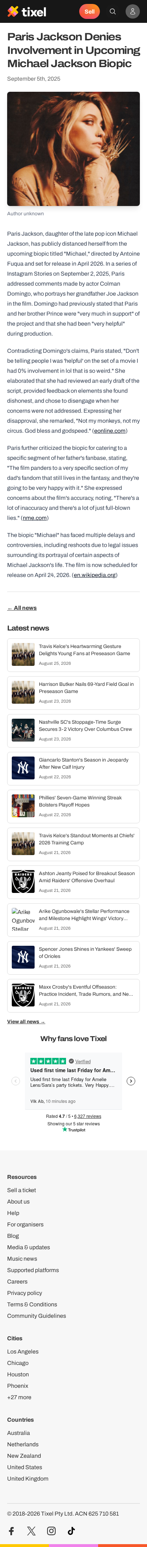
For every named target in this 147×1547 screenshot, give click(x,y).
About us (18, 1201)
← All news (22, 607)
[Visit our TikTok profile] (71, 1531)
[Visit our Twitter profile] (31, 1531)
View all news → (26, 1021)
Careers (17, 1281)
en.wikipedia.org (95, 575)
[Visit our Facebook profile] (11, 1531)
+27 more (19, 1397)
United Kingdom (28, 1479)
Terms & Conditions (32, 1304)
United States (24, 1467)
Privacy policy (24, 1293)
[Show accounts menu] (133, 11)
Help (13, 1213)
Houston (18, 1374)
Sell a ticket (21, 1190)
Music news (22, 1259)
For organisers (25, 1224)
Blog (13, 1236)
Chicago (18, 1363)
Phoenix (17, 1386)
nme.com (35, 518)
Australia (18, 1433)
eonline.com (110, 431)
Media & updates (28, 1247)
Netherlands (23, 1444)
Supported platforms (33, 1270)
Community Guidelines (36, 1316)
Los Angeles (23, 1351)
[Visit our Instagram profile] (51, 1531)
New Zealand (24, 1456)
